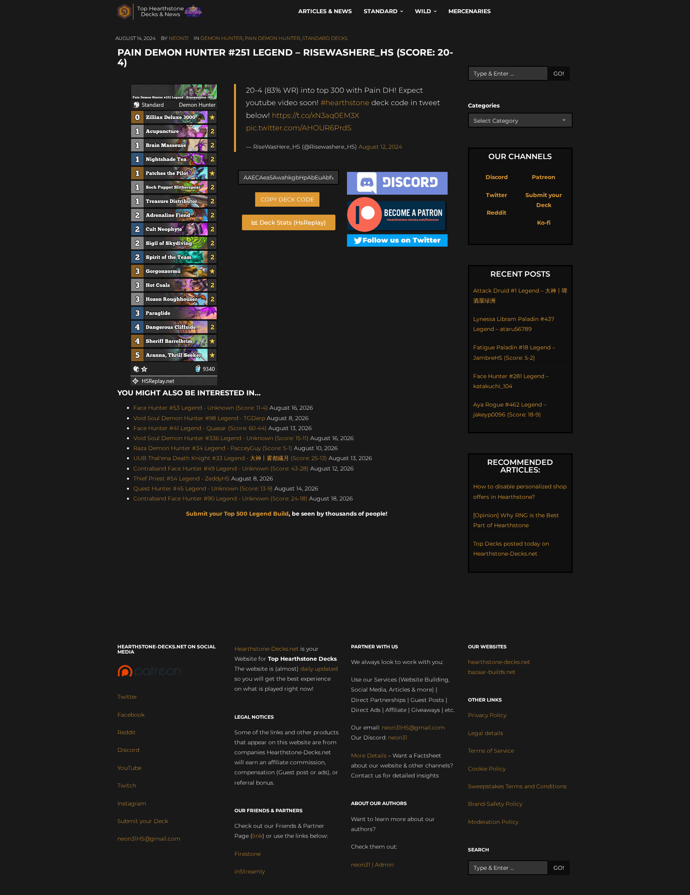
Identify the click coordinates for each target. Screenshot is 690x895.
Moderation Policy (493, 821)
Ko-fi (544, 222)
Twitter (496, 195)
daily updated (319, 668)
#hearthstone (345, 102)
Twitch (126, 785)
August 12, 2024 (380, 146)
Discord (497, 177)
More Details (369, 755)
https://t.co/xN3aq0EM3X (315, 115)
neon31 (178, 38)
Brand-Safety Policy (495, 803)
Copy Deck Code (287, 199)
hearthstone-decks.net (499, 662)
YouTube (129, 767)
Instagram (131, 803)
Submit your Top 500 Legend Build (237, 513)
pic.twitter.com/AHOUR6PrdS (298, 128)
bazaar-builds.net (492, 672)
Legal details (485, 733)
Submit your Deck (142, 821)
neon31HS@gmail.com (148, 838)
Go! (558, 73)
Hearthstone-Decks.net (266, 648)
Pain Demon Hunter (272, 38)
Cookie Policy (487, 768)
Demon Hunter (221, 38)
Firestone (247, 853)
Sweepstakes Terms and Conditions (517, 786)
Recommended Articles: (520, 466)
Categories (484, 105)
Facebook (131, 714)
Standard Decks (324, 38)
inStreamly (249, 871)
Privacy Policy (487, 715)
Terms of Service (491, 750)
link (257, 835)
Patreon (543, 177)
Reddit (496, 212)
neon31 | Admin (372, 864)
